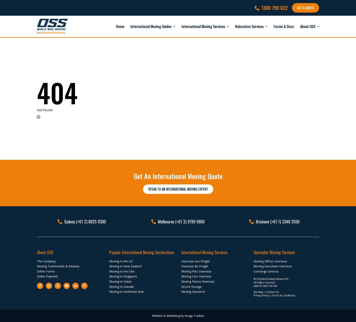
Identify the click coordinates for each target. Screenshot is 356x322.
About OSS (307, 26)
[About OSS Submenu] (317, 26)
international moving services (203, 26)
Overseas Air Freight (194, 266)
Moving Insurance (193, 292)
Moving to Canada (121, 287)
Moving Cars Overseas (196, 276)
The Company (46, 261)
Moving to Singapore (123, 276)
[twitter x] (58, 286)
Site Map (258, 292)
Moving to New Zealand (125, 266)
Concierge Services (266, 271)
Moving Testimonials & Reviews (58, 266)
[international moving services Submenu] (227, 26)
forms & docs (284, 26)
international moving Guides (151, 26)
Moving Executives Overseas (273, 266)
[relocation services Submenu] (265, 26)
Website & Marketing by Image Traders (178, 316)
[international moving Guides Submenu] (173, 26)
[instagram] (49, 286)
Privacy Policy (261, 295)
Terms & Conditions (283, 295)
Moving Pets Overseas (196, 271)
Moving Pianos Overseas (197, 281)
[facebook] (40, 286)
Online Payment (47, 276)
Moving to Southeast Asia (126, 292)
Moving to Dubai (120, 281)
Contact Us (272, 292)
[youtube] (66, 286)
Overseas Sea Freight (195, 261)
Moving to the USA (121, 271)
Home (120, 26)
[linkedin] (75, 286)
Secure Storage (191, 287)
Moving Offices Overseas (270, 261)
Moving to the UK (121, 261)
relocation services (249, 26)
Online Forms (46, 271)
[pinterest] (84, 286)
